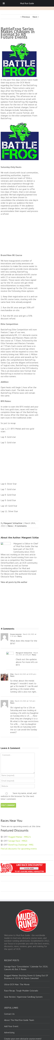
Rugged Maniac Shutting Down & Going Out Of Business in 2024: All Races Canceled (26, 977)
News (10, 525)
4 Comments (21, 525)
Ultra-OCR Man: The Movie (16, 984)
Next (35, 16)
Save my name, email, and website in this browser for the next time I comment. (18, 796)
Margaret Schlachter (12, 523)
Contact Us (9, 1013)
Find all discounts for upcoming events (19, 848)
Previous (26, 16)
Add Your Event (11, 1026)
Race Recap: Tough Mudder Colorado (21, 990)
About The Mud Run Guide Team (19, 1020)
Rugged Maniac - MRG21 (19, 836)
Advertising (9, 1032)
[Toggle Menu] (3, 3)
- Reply (19, 636)
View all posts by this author (14, 582)
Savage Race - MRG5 (17, 840)
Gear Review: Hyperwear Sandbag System (23, 996)
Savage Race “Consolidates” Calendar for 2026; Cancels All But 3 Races (26, 968)
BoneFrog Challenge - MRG (20, 844)
